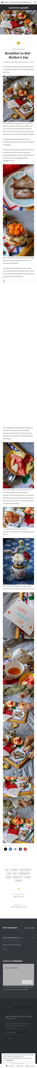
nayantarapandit (16, 62)
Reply (32, 937)
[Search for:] (18, 1007)
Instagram (20, 158)
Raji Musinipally (11, 938)
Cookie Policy (9, 1060)
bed (7, 870)
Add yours (29, 928)
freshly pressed (24, 873)
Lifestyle (21, 49)
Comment (27, 982)
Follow (9, 1038)
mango (8, 877)
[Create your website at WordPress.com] (18, 2)
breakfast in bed (25, 870)
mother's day (17, 877)
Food (14, 49)
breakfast (14, 870)
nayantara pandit (19, 7)
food (14, 873)
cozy (8, 873)
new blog (27, 877)
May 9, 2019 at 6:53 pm (10, 940)
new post (19, 880)
